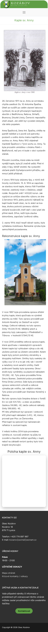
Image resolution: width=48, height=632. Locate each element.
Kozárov (20, 3)
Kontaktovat (24, 611)
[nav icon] (24, 12)
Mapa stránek (8, 573)
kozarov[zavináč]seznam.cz (22, 539)
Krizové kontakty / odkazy (15, 576)
